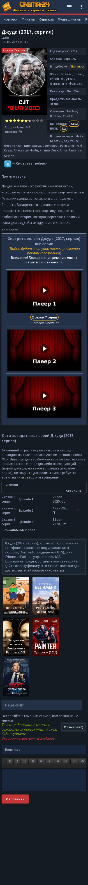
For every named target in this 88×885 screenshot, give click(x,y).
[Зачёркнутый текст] (33, 761)
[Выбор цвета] (74, 761)
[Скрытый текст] (82, 761)
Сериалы (46, 19)
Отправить (15, 799)
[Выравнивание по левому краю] (41, 761)
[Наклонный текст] (17, 761)
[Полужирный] (10, 761)
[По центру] (49, 761)
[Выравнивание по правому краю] (57, 761)
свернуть (73, 490)
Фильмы (28, 19)
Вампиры (77, 66)
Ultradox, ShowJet (44, 320)
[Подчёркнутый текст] (25, 761)
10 (41, 121)
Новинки (10, 19)
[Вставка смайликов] (66, 761)
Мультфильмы (69, 19)
